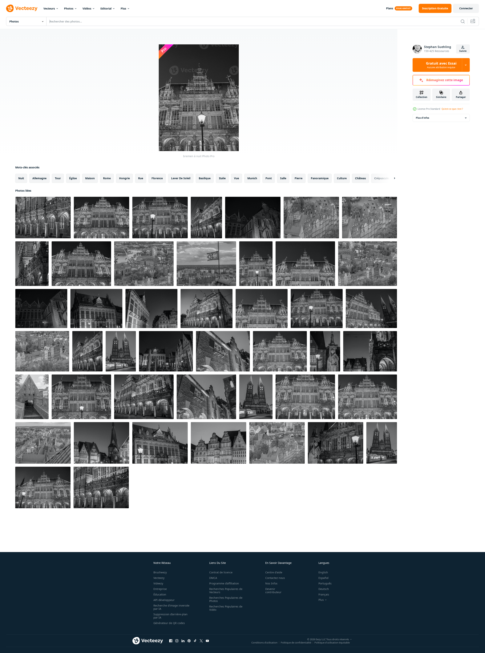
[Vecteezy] (21, 8)
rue (140, 178)
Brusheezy (160, 572)
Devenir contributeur (273, 590)
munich (252, 178)
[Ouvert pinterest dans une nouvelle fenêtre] (189, 640)
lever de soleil (180, 178)
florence (157, 178)
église (73, 178)
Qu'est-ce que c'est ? (452, 108)
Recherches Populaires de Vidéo (225, 608)
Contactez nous (275, 578)
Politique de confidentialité (296, 642)
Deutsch (323, 589)
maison (90, 178)
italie (222, 178)
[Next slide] (391, 178)
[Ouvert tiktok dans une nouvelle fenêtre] (195, 640)
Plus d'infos (422, 117)
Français (323, 594)
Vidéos (87, 8)
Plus (123, 8)
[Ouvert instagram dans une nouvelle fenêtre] (176, 640)
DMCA (213, 578)
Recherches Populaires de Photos (225, 599)
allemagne (39, 178)
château (360, 178)
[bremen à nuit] (43, 217)
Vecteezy (158, 578)
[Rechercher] (462, 21)
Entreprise (160, 589)
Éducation (159, 594)
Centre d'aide (273, 572)
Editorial (105, 8)
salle (283, 178)
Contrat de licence (220, 572)
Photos (68, 8)
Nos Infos (271, 583)
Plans (389, 8)
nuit (21, 178)
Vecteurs (49, 8)
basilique (205, 178)
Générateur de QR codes (169, 623)
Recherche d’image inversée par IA (171, 607)
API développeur (164, 600)
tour (58, 178)
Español (323, 578)
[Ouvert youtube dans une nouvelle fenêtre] (207, 640)
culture (342, 178)
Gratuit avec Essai (441, 65)
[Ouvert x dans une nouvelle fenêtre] (201, 640)
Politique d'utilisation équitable (332, 642)
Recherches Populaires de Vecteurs (225, 590)
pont (268, 178)
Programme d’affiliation (224, 583)
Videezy (158, 583)
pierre (298, 178)
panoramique (320, 178)
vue (236, 178)
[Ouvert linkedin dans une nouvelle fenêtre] (182, 640)
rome (107, 178)
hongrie (124, 178)
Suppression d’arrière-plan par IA (170, 615)
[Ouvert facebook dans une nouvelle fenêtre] (170, 640)
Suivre (463, 51)
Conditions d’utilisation (264, 642)
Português (325, 583)
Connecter (466, 8)
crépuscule (381, 178)
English (323, 572)
